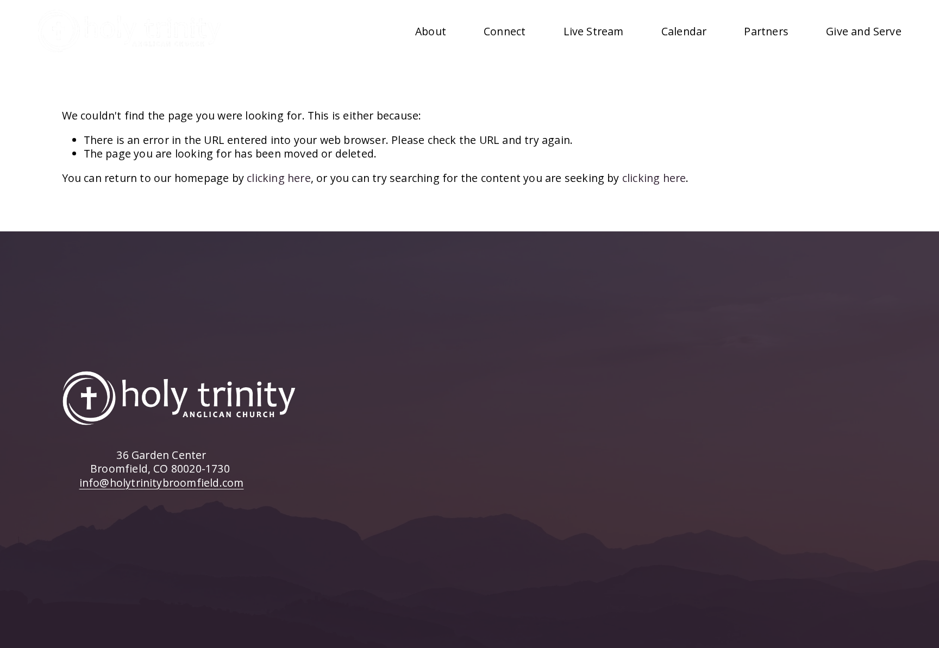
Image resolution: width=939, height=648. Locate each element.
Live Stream (594, 31)
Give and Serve (864, 31)
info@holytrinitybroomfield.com (161, 482)
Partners (766, 31)
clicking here (279, 178)
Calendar (684, 31)
